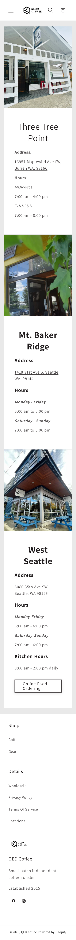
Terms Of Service (23, 809)
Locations (17, 820)
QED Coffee (29, 932)
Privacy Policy (20, 797)
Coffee (14, 739)
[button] (11, 10)
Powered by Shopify (52, 932)
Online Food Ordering (35, 686)
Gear (12, 751)
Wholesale (17, 785)
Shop (13, 725)
